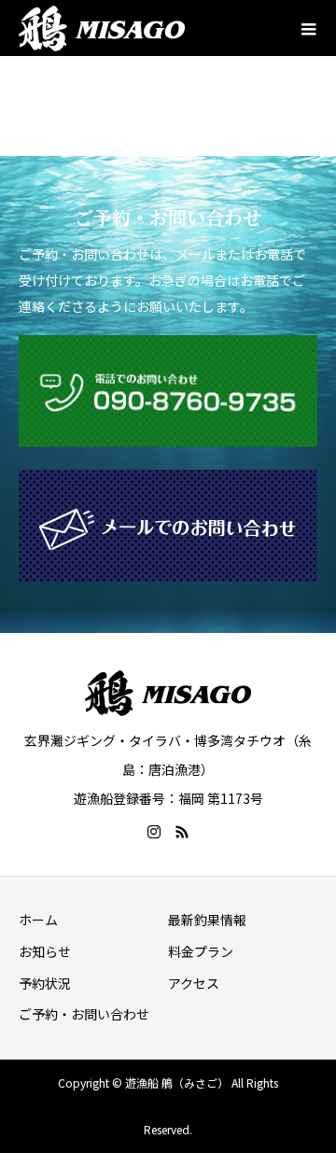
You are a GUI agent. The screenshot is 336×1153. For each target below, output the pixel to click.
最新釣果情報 (207, 919)
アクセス (193, 983)
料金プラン (200, 951)
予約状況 (45, 983)
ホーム (38, 919)
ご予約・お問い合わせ (84, 1014)
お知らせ (45, 951)
